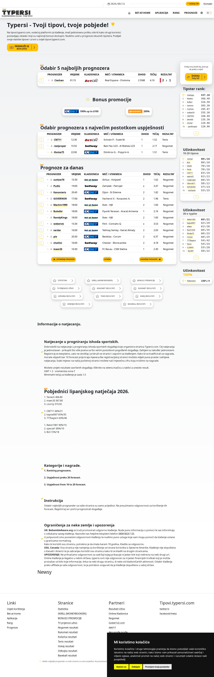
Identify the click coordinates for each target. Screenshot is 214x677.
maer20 (57, 249)
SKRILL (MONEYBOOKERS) (72, 613)
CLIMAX (190, 247)
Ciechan (59, 80)
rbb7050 (190, 116)
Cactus (190, 237)
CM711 (57, 139)
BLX (188, 162)
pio (55, 236)
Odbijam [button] (136, 667)
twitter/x (164, 609)
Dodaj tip (194, 3)
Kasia (189, 244)
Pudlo (56, 186)
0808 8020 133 (126, 533)
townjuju (190, 95)
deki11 (112, 627)
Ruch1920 (191, 230)
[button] (63, 259)
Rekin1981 (191, 219)
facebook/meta (168, 613)
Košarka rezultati (67, 636)
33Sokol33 (191, 187)
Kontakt (208, 3)
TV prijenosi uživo (67, 622)
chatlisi (57, 242)
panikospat (192, 126)
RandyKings (60, 217)
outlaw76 (58, 179)
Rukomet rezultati (68, 632)
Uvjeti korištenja (16, 609)
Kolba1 (190, 102)
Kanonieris (59, 192)
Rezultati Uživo (117, 609)
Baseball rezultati (67, 655)
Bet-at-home (142, 12)
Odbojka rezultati (67, 650)
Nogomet (114, 618)
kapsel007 (191, 223)
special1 (190, 176)
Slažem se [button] (121, 667)
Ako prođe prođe (118, 632)
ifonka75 (59, 152)
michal (189, 123)
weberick (58, 223)
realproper (60, 146)
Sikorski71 (191, 183)
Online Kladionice (118, 613)
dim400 (190, 119)
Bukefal (57, 211)
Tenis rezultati (65, 641)
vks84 (189, 166)
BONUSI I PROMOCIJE (70, 618)
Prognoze (190, 12)
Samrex (190, 105)
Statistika (63, 609)
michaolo (192, 190)
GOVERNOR (60, 198)
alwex (189, 226)
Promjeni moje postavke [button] (157, 667)
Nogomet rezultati (68, 627)
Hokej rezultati (66, 646)
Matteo (190, 98)
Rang (176, 12)
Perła (189, 169)
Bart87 (191, 251)
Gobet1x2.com (117, 622)
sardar (57, 230)
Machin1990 (60, 204)
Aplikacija (161, 12)
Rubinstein (191, 281)
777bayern (191, 240)
